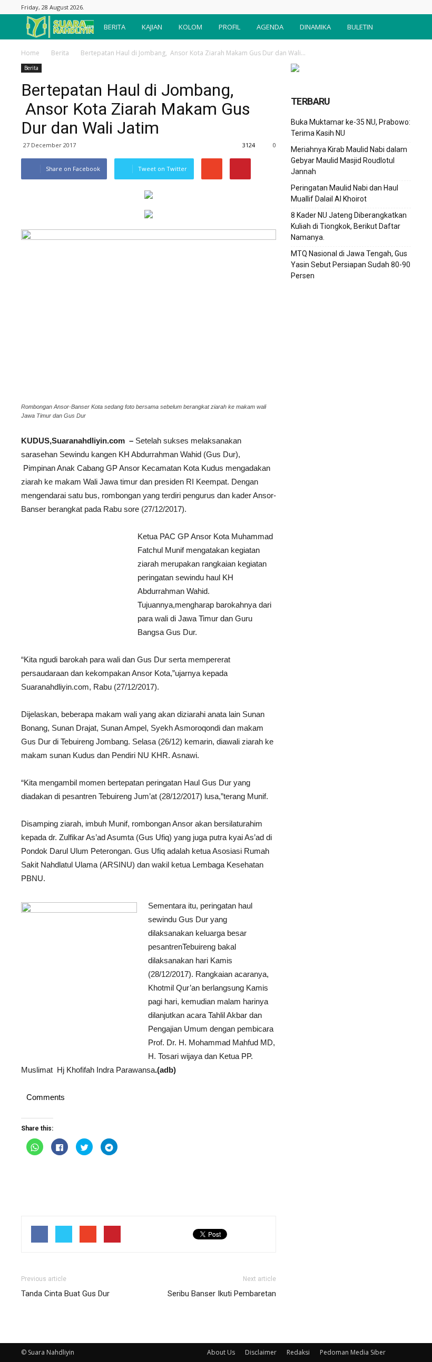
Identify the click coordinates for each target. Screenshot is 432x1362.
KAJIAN (152, 27)
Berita (60, 52)
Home (30, 52)
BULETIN (360, 27)
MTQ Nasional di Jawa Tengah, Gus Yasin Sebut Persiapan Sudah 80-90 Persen (350, 264)
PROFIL (229, 27)
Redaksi (298, 1352)
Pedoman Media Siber (353, 1352)
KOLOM (190, 27)
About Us (221, 1352)
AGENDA (270, 27)
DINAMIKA (315, 27)
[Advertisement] (73, 587)
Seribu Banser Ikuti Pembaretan (222, 1293)
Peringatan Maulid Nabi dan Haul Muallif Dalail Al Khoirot (344, 193)
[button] (398, 26)
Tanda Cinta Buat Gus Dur (65, 1293)
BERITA (114, 27)
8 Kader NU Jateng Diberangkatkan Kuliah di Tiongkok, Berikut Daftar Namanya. (349, 226)
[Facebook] (403, 7)
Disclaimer (261, 1352)
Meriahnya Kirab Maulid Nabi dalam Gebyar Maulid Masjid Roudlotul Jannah (349, 160)
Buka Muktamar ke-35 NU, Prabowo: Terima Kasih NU (350, 127)
